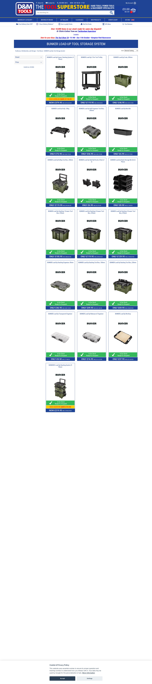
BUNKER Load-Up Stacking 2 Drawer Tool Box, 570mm (91, 212)
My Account (129, 3)
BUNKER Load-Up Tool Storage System (54, 51)
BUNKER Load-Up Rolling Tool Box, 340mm (60, 160)
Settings (89, 678)
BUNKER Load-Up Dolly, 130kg (60, 109)
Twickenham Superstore (87, 31)
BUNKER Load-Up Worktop (123, 314)
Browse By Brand (47, 20)
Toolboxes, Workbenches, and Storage (25, 51)
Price (17, 62)
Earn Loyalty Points (66, 24)
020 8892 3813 (63, 3)
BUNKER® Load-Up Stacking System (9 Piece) (60, 366)
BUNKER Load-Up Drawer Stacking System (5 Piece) (60, 58)
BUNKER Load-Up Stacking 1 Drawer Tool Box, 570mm (60, 212)
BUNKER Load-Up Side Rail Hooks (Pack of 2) (91, 161)
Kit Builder (64, 20)
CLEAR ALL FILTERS (29, 67)
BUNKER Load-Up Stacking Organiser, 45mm (60, 262)
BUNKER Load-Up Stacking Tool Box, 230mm (123, 262)
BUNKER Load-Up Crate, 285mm (123, 57)
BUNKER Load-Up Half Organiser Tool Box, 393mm (91, 109)
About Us (40, 3)
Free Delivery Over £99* (26, 24)
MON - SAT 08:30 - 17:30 (77, 3)
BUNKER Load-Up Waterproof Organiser (92, 314)
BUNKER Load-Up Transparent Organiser (60, 314)
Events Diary (113, 20)
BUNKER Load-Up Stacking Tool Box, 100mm (91, 262)
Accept (62, 678)
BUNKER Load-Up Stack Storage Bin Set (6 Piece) (122, 161)
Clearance (79, 20)
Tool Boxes (40, 51)
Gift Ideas (108, 24)
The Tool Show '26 (62, 38)
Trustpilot (76, 34)
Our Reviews (128, 24)
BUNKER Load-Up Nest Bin (123, 109)
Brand (17, 57)
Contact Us (51, 3)
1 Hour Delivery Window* (46, 24)
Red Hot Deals (87, 24)
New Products (96, 20)
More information (88, 673)
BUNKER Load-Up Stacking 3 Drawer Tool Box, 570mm (123, 212)
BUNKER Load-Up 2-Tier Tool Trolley (91, 57)
